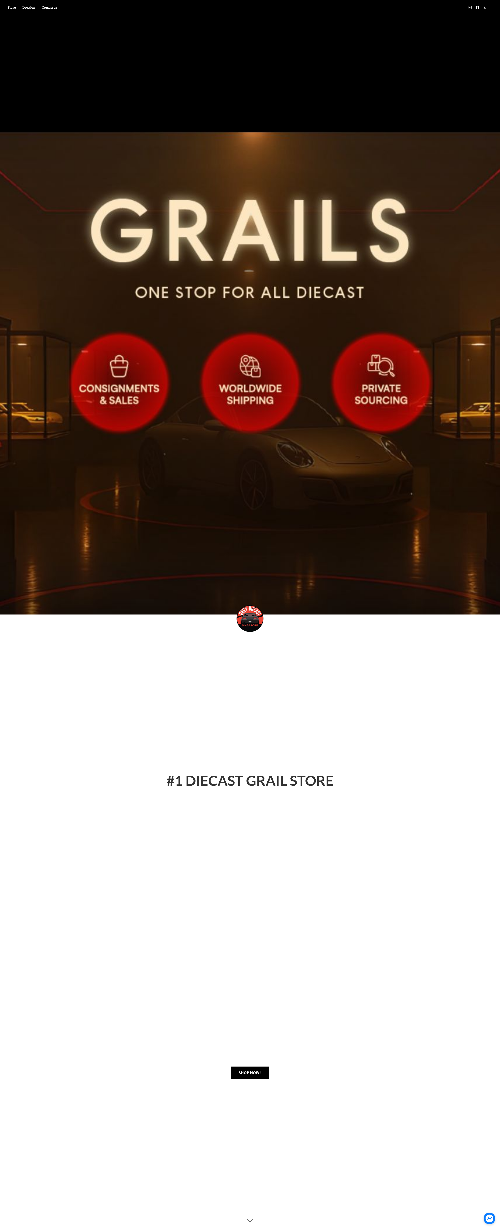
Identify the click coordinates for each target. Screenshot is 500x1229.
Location (28, 7)
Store (12, 7)
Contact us (49, 7)
